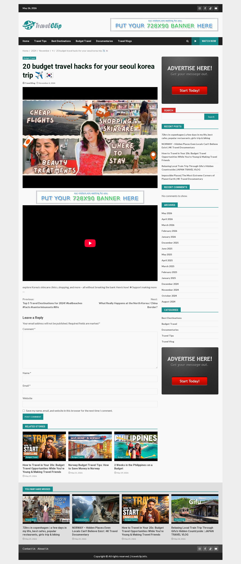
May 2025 (167, 254)
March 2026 (168, 225)
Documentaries (104, 41)
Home (26, 41)
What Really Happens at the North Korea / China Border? (128, 303)
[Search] (187, 41)
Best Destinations (61, 41)
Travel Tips (40, 41)
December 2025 (170, 242)
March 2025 (168, 266)
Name (27, 372)
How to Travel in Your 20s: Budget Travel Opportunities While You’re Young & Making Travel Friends (44, 446)
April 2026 (167, 219)
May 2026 (167, 213)
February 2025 (169, 272)
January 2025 (169, 278)
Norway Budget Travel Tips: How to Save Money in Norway (90, 446)
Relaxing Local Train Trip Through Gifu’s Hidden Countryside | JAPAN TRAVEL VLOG (194, 509)
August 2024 (168, 301)
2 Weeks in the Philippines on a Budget (136, 446)
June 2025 (167, 248)
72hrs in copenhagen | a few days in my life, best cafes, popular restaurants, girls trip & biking (46, 509)
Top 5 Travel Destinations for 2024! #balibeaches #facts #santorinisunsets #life (52, 303)
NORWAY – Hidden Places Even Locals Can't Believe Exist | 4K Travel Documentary (95, 509)
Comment (29, 328)
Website (27, 398)
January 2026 (169, 236)
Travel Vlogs (125, 41)
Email (26, 385)
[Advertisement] (164, 24)
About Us (43, 548)
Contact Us (29, 548)
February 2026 (169, 230)
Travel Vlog (168, 341)
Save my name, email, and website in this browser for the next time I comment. (69, 410)
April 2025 (167, 260)
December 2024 (170, 283)
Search (168, 110)
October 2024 (169, 295)
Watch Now (209, 41)
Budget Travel (83, 41)
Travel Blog (30, 83)
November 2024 (170, 289)
